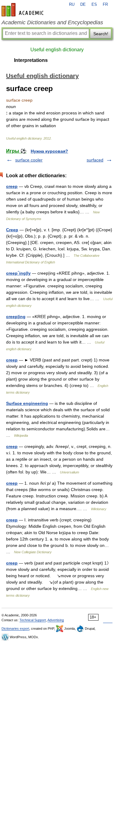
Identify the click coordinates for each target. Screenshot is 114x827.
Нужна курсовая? (49, 151)
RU (71, 4)
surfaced (95, 160)
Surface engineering (27, 403)
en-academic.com (23, 9)
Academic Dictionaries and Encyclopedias (52, 22)
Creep (12, 229)
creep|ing (16, 316)
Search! (100, 33)
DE (83, 4)
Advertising (55, 620)
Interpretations (31, 60)
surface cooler (29, 160)
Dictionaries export (15, 628)
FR (105, 4)
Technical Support (32, 620)
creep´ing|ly (18, 273)
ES (94, 4)
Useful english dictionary (57, 49)
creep (12, 186)
